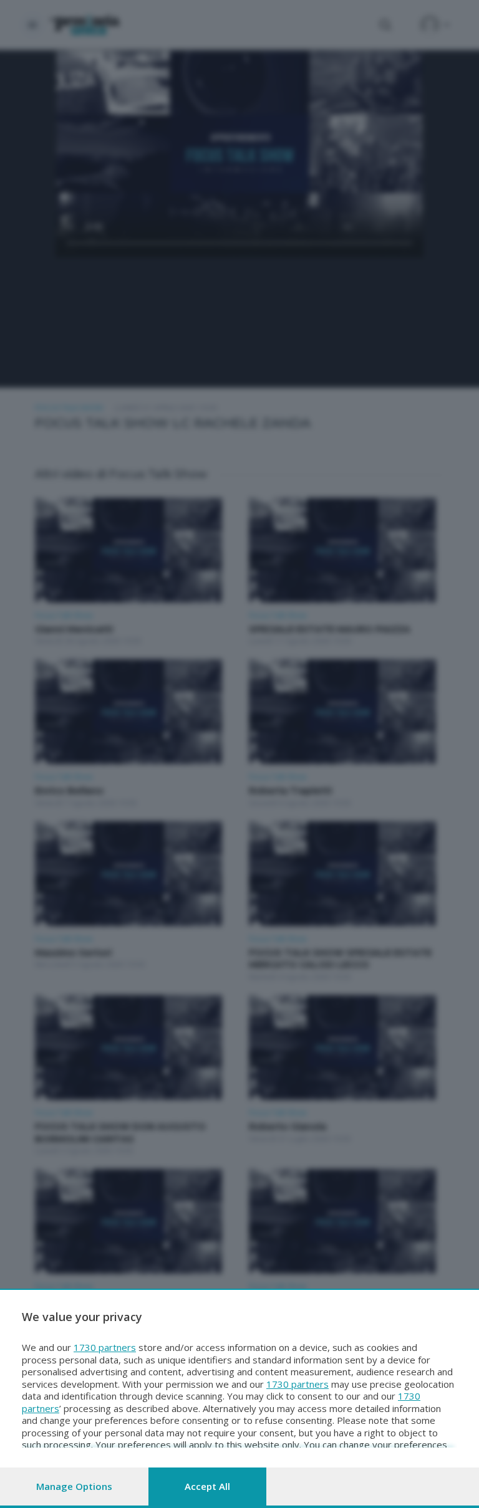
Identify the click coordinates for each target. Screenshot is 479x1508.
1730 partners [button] (105, 1347)
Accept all (207, 1486)
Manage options (74, 1486)
